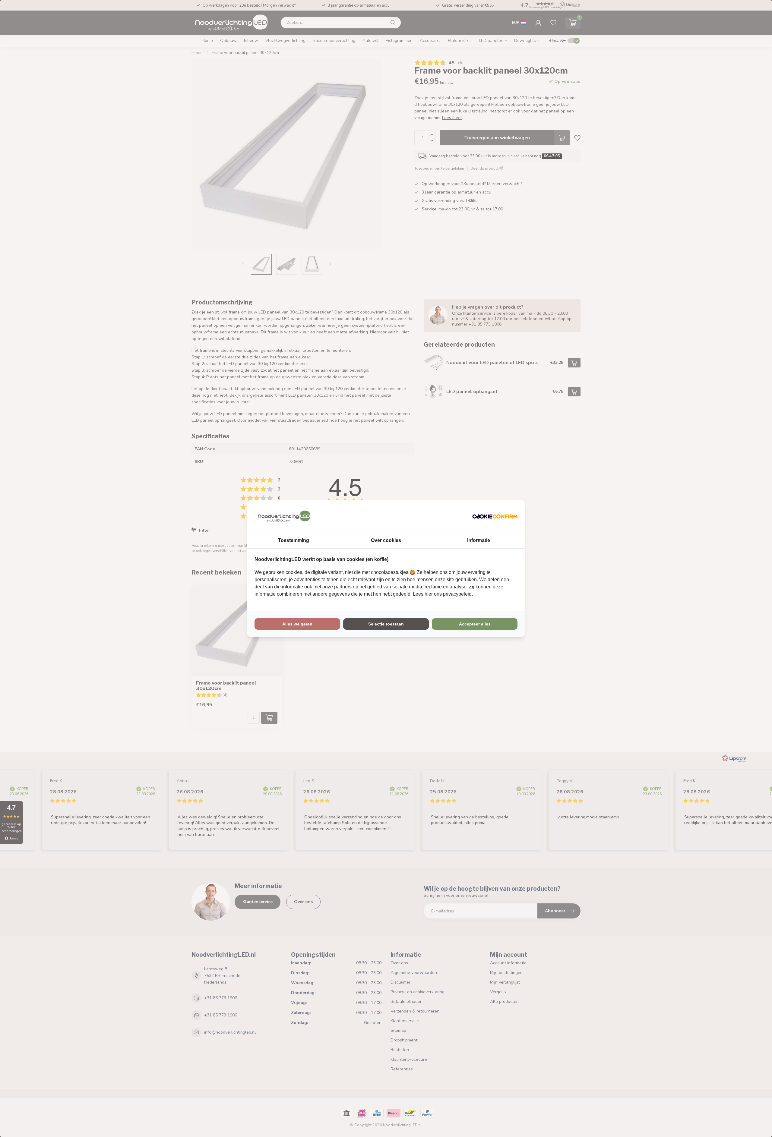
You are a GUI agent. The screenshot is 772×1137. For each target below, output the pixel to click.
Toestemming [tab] (293, 540)
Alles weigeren (297, 624)
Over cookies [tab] (386, 540)
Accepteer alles (475, 624)
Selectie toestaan (386, 624)
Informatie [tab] (478, 540)
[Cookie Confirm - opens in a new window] (494, 516)
